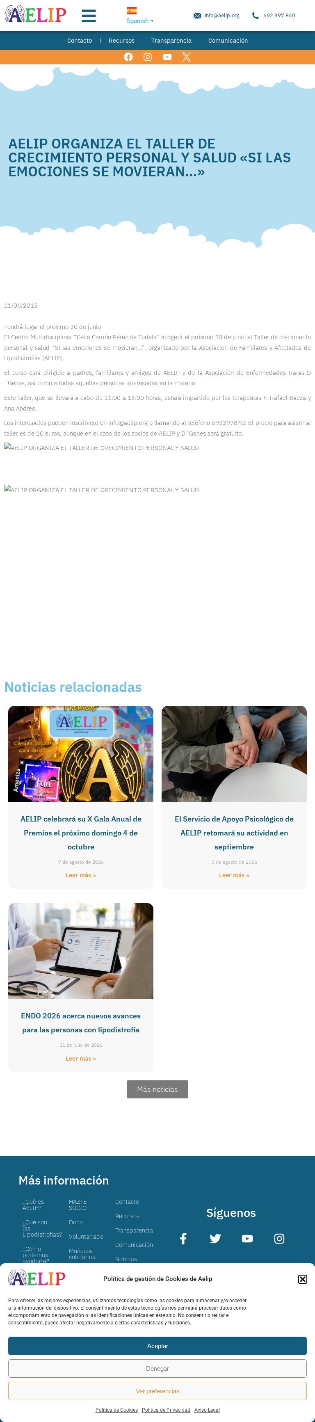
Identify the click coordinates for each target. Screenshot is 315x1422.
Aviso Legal (207, 1410)
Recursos (127, 1216)
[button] (303, 1279)
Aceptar (157, 1345)
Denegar (157, 1368)
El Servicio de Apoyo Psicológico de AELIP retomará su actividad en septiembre (234, 832)
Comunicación (134, 1245)
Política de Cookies (117, 1410)
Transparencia (134, 1230)
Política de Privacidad (166, 1410)
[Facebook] (128, 57)
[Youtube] (167, 57)
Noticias (126, 1259)
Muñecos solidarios (82, 1254)
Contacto (127, 1201)
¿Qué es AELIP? (33, 1205)
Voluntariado (86, 1236)
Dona (76, 1222)
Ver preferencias (158, 1391)
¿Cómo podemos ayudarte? (36, 1255)
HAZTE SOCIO (78, 1205)
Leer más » (81, 875)
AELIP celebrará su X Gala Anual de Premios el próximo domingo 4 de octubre (81, 832)
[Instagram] (148, 57)
